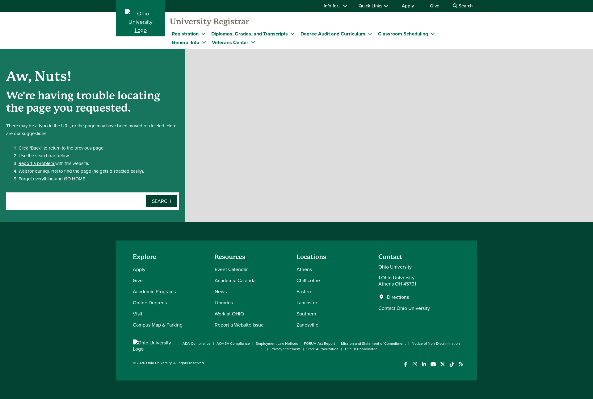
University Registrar (209, 21)
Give (434, 5)
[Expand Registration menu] (203, 33)
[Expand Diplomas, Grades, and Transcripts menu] (292, 33)
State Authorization (322, 349)
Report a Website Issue (239, 324)
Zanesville (307, 324)
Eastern (304, 291)
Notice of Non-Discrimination (436, 343)
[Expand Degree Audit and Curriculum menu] (370, 33)
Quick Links (371, 5)
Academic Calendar (236, 280)
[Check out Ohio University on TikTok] (452, 364)
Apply (408, 5)
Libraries (224, 302)
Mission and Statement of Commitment (373, 343)
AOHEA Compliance (233, 343)
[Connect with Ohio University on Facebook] (405, 364)
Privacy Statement (286, 349)
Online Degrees (150, 302)
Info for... (333, 5)
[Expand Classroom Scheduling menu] (432, 33)
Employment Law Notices (277, 343)
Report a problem (37, 163)
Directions (398, 297)
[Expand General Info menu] (203, 42)
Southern (306, 313)
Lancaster (306, 302)
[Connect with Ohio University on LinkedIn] (424, 364)
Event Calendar (231, 269)
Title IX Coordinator (360, 349)
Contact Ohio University (404, 308)
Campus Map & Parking (158, 324)
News (221, 291)
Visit (137, 313)
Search (465, 5)
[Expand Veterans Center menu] (253, 42)
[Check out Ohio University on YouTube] (433, 364)
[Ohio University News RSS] (461, 364)
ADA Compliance (197, 343)
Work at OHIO (229, 313)
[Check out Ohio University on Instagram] (414, 364)
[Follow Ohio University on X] (442, 364)
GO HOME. (75, 178)
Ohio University (158, 362)
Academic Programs (154, 291)
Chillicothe (308, 280)
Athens (304, 269)
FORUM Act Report (319, 343)
